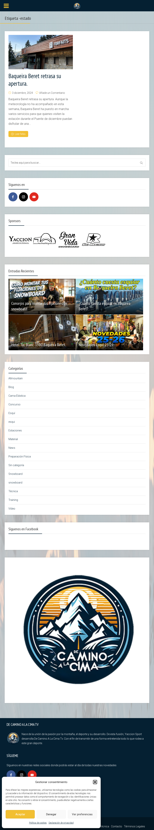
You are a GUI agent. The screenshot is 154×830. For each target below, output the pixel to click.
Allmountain (15, 378)
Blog (11, 387)
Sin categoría (16, 465)
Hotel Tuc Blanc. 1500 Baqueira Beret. (38, 344)
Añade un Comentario (52, 92)
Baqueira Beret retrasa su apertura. (34, 79)
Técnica (13, 491)
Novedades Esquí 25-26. (96, 344)
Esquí (11, 413)
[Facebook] (12, 196)
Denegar (51, 814)
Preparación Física (19, 456)
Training (13, 499)
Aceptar (20, 814)
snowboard (15, 482)
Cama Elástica (17, 395)
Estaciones (15, 430)
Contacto (116, 826)
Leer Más (20, 134)
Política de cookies (38, 823)
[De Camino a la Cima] (77, 5)
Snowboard (15, 473)
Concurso (14, 404)
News (11, 447)
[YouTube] (33, 196)
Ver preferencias (82, 814)
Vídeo (11, 508)
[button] (95, 782)
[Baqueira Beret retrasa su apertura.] (40, 52)
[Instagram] (23, 196)
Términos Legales (134, 826)
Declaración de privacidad (61, 823)
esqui (11, 421)
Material (13, 439)
